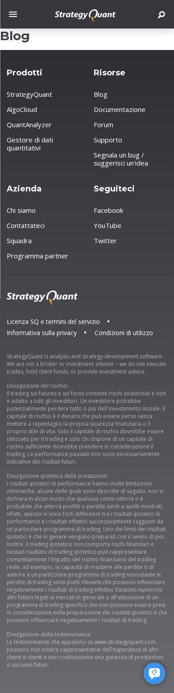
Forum (103, 124)
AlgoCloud (22, 109)
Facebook (108, 210)
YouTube (107, 225)
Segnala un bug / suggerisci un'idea (121, 158)
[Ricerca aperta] (161, 14)
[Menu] (15, 14)
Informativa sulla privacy (42, 332)
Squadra (19, 240)
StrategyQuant (29, 94)
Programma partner (37, 255)
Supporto (108, 139)
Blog (101, 94)
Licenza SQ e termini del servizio (53, 321)
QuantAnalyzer (29, 124)
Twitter (105, 240)
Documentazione (119, 109)
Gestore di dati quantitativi (30, 143)
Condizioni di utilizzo (124, 332)
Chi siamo (21, 210)
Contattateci (26, 225)
